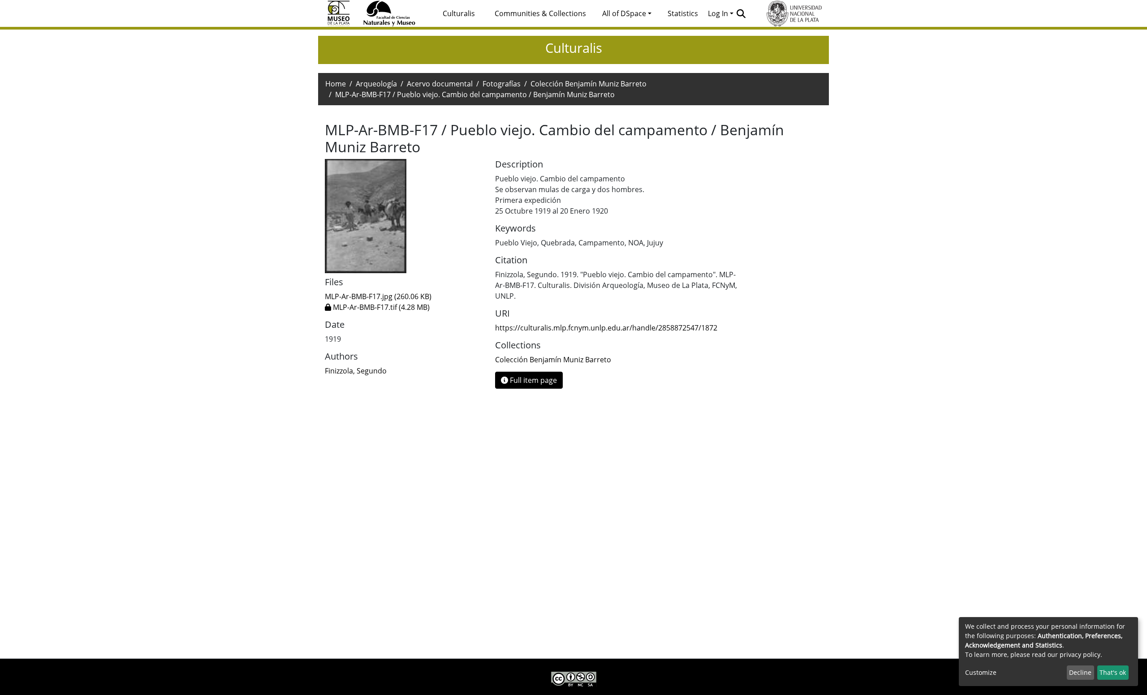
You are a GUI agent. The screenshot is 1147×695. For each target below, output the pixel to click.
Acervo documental (440, 84)
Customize (980, 672)
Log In (718, 13)
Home (335, 84)
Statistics (683, 13)
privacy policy (1080, 654)
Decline (1080, 672)
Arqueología (376, 84)
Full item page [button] (532, 380)
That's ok (1113, 672)
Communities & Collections (540, 13)
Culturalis (459, 13)
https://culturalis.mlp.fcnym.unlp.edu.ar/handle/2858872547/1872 (606, 328)
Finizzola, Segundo (356, 371)
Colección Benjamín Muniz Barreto (588, 84)
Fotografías (502, 84)
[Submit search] (741, 13)
